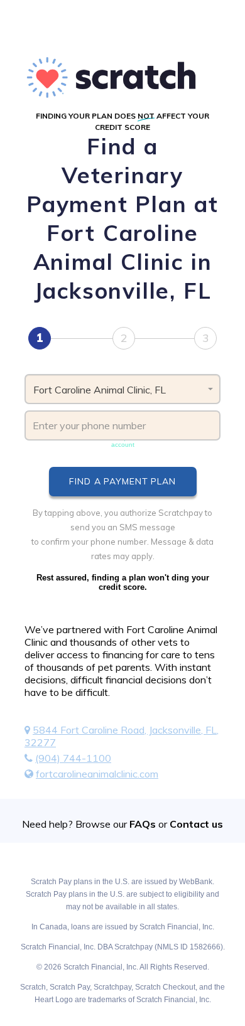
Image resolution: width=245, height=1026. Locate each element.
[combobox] (122, 389)
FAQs (142, 824)
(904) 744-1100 (73, 758)
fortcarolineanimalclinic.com (97, 773)
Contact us (196, 824)
